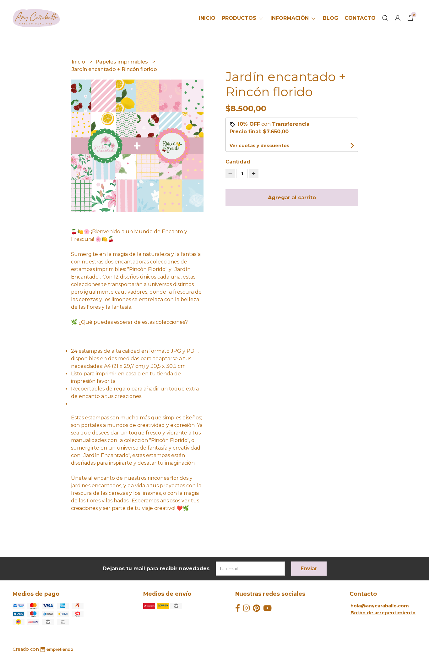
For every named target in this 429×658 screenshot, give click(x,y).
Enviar (309, 569)
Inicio (207, 18)
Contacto (360, 18)
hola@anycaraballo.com (379, 606)
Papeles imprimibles (122, 62)
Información (290, 18)
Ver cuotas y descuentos (259, 145)
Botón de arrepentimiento (382, 613)
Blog (330, 18)
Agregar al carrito (292, 198)
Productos (240, 18)
